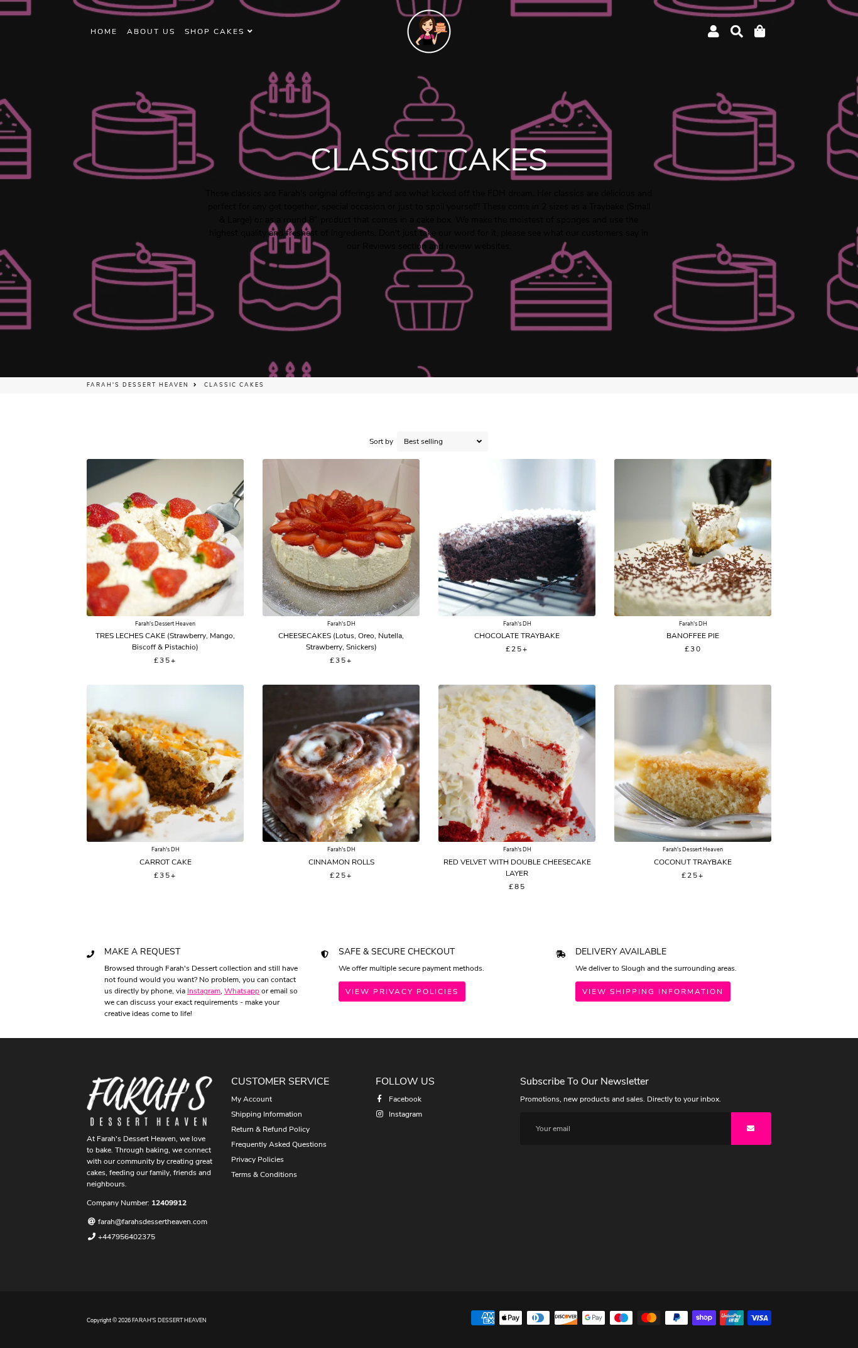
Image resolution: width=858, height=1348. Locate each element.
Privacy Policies (257, 1159)
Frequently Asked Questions (279, 1144)
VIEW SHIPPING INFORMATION (653, 991)
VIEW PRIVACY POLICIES (402, 991)
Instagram (203, 991)
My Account (251, 1099)
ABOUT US (151, 31)
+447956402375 (125, 1237)
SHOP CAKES (216, 31)
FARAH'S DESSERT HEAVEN (138, 385)
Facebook (404, 1099)
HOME (103, 31)
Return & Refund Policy (270, 1129)
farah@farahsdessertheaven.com (151, 1222)
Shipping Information (266, 1114)
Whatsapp (241, 991)
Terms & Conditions (264, 1174)
